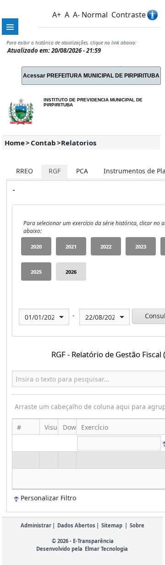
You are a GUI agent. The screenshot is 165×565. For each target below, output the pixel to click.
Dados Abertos (76, 525)
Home (15, 142)
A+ (56, 15)
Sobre (137, 525)
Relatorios (78, 142)
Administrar (36, 525)
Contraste (128, 15)
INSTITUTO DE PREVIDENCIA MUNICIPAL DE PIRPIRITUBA (93, 102)
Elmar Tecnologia (106, 548)
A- (76, 15)
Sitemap (111, 525)
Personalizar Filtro (48, 497)
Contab (43, 142)
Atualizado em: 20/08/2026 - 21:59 (54, 50)
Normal (95, 15)
